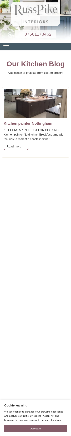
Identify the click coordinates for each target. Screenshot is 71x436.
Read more (14, 146)
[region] (35, 418)
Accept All (35, 428)
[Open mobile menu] (6, 46)
